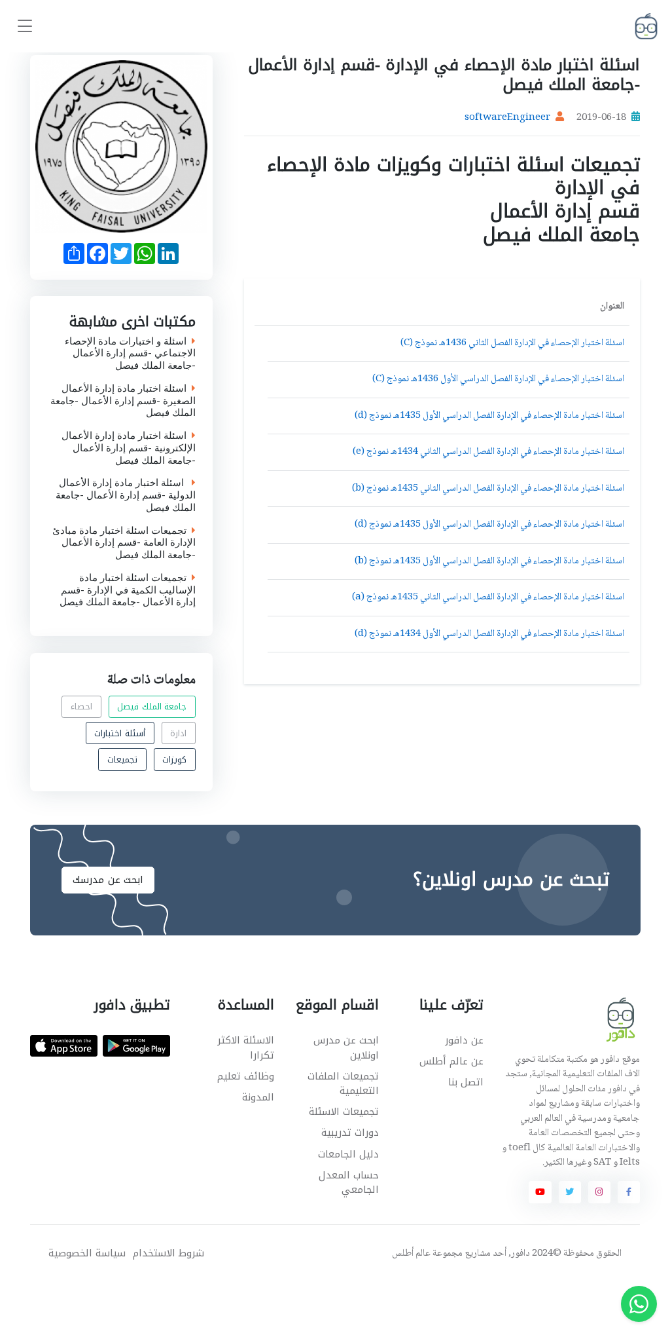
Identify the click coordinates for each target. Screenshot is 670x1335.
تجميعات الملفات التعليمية (343, 1083)
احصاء (81, 706)
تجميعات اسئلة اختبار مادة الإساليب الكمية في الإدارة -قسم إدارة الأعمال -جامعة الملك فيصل (128, 590)
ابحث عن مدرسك (108, 880)
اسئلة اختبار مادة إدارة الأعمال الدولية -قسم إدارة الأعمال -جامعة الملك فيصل (126, 496)
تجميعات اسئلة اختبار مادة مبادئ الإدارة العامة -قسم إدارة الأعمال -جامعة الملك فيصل (124, 543)
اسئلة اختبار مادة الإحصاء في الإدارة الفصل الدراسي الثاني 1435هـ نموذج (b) (488, 488)
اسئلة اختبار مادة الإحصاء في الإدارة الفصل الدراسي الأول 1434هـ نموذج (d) (489, 634)
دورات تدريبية (350, 1132)
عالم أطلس (411, 1253)
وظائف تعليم (245, 1076)
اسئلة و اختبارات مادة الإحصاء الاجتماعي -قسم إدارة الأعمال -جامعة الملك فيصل (130, 353)
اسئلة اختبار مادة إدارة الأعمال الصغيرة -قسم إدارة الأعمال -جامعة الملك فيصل (123, 401)
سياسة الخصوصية (87, 1253)
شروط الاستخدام (168, 1253)
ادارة (178, 732)
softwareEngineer (507, 117)
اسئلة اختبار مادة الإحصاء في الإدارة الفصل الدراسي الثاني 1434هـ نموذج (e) (488, 452)
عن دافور (464, 1040)
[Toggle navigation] (24, 26)
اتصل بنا (466, 1082)
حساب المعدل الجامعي (349, 1182)
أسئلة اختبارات (119, 732)
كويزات (174, 759)
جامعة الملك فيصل (151, 706)
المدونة (258, 1097)
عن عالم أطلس (451, 1061)
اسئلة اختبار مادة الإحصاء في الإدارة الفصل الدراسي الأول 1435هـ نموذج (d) (489, 415)
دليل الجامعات (348, 1154)
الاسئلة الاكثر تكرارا (245, 1047)
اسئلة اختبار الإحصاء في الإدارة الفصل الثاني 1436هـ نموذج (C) (512, 343)
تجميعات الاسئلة (344, 1111)
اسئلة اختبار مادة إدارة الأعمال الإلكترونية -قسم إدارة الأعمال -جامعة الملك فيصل (129, 448)
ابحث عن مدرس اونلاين (346, 1047)
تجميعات (122, 759)
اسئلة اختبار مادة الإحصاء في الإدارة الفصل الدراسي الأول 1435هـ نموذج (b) (489, 561)
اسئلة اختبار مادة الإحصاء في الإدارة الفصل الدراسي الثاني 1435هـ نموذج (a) (488, 597)
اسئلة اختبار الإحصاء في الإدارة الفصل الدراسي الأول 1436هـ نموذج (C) (498, 379)
